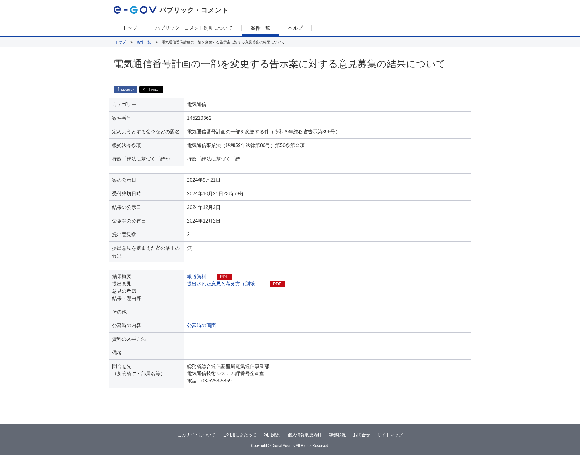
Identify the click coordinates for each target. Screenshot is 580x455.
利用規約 (272, 434)
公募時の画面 (201, 325)
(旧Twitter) (153, 89)
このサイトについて (196, 434)
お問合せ (361, 434)
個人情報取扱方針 (305, 434)
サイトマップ (390, 434)
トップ (130, 28)
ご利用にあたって (239, 434)
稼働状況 (337, 434)
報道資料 (196, 276)
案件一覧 (260, 28)
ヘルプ (295, 28)
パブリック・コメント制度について (194, 28)
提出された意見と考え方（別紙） (223, 283)
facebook (127, 89)
